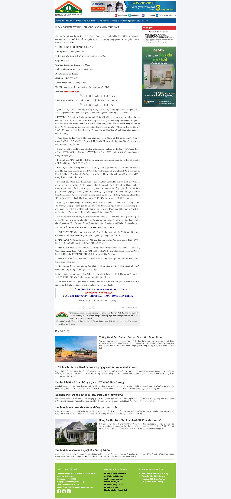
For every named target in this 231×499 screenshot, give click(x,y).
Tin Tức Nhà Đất (90, 21)
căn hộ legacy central (113, 479)
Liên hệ (145, 21)
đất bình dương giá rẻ (113, 484)
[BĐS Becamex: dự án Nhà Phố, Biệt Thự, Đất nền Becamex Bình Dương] (68, 12)
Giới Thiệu (70, 21)
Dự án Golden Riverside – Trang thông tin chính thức (86, 407)
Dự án (78, 21)
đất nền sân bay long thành (115, 490)
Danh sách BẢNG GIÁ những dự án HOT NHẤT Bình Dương (89, 382)
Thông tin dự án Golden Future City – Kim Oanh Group (131, 337)
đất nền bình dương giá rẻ (115, 473)
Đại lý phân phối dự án (113, 476)
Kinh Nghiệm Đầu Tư (131, 21)
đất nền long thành (112, 487)
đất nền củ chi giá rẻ (113, 482)
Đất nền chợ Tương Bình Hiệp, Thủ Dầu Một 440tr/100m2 (89, 394)
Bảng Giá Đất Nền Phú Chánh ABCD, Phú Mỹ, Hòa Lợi (130, 420)
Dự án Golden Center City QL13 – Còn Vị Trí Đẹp (83, 450)
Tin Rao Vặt (104, 21)
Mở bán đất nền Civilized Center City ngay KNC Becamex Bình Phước (96, 367)
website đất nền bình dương (154, 473)
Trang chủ (60, 21)
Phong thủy (117, 21)
